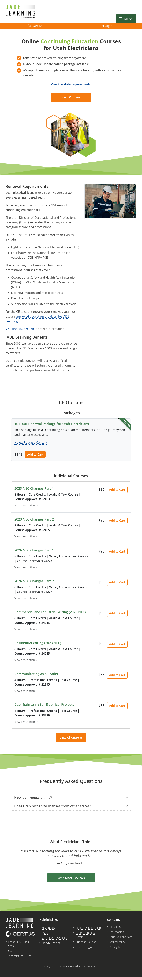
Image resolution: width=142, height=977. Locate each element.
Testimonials (116, 932)
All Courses (48, 927)
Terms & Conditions (120, 937)
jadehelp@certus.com (20, 955)
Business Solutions (87, 942)
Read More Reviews (71, 878)
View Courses (71, 97)
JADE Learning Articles (54, 937)
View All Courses (71, 738)
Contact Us (115, 927)
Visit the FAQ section (20, 329)
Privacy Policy (116, 947)
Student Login (84, 947)
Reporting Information (88, 927)
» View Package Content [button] (30, 442)
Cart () (37, 26)
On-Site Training (51, 943)
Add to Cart (35, 454)
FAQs (45, 932)
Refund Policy (117, 942)
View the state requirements (71, 84)
